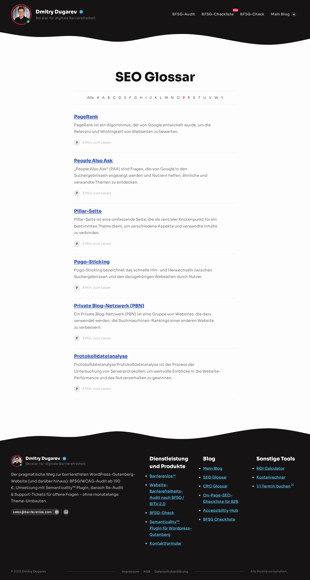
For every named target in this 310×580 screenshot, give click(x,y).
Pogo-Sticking (92, 262)
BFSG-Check (252, 14)
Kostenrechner (270, 477)
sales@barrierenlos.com (32, 512)
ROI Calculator (270, 468)
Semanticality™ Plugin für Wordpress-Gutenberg (171, 528)
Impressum (130, 571)
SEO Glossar (215, 477)
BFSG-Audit (183, 14)
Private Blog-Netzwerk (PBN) (109, 306)
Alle (90, 97)
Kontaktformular (165, 543)
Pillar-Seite (88, 211)
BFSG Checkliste (219, 519)
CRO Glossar (215, 486)
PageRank (86, 117)
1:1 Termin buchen (273, 486)
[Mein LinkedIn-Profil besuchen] (66, 512)
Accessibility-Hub (220, 510)
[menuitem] (183, 14)
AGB (146, 571)
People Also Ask (93, 160)
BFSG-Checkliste (217, 14)
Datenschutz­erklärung (171, 571)
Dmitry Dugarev (34, 571)
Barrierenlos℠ (163, 476)
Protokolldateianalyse (101, 356)
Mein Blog (280, 14)
